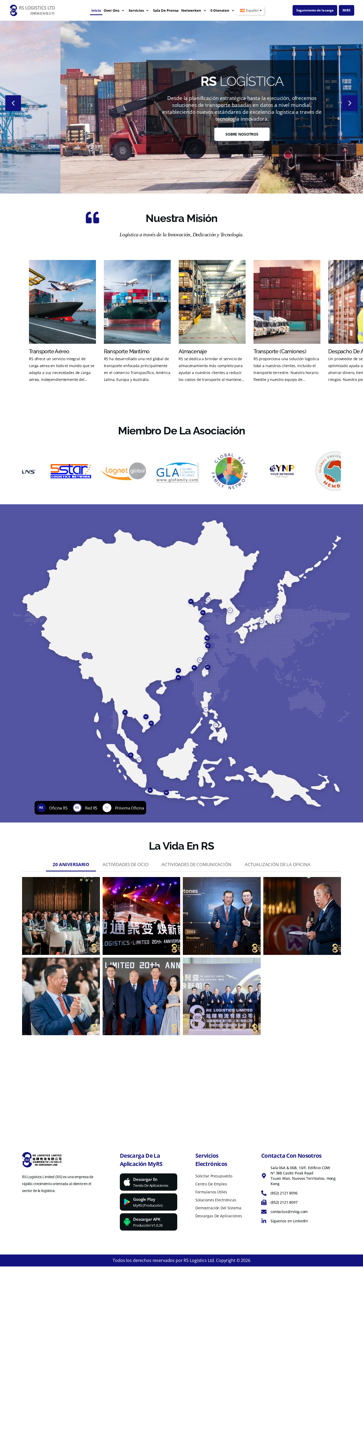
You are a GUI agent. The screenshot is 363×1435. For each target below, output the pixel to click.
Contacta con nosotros (291, 1155)
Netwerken (191, 10)
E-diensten (219, 10)
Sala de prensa (166, 10)
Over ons (111, 10)
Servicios (136, 10)
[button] (13, 103)
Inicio (96, 10)
